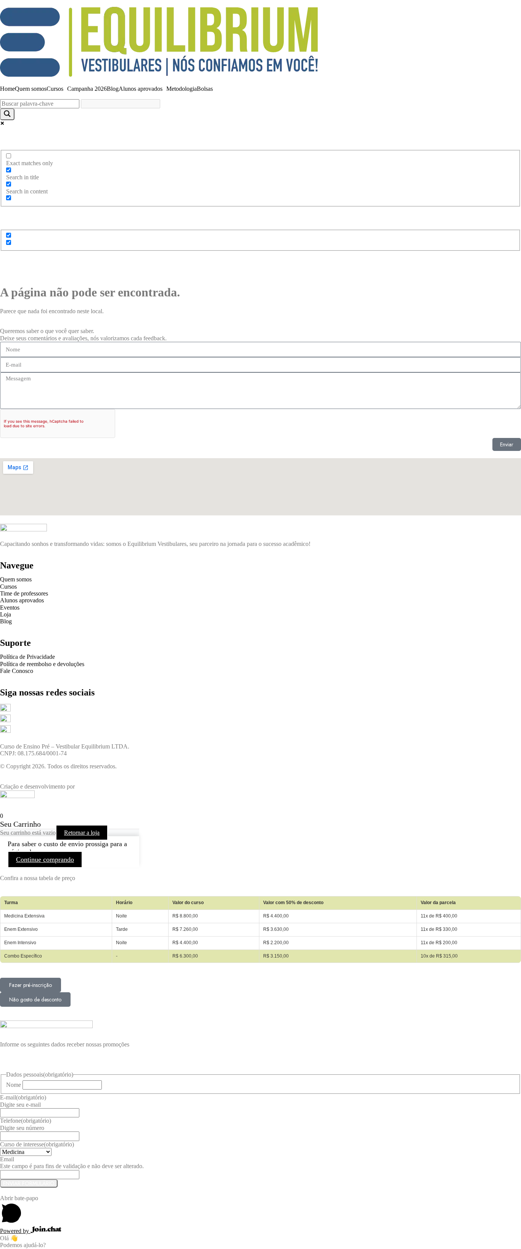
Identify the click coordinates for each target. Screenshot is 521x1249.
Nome (13, 1085)
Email (7, 1159)
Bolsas (205, 89)
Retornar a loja (82, 832)
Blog (113, 89)
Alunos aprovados (140, 89)
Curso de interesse (37, 1144)
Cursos (55, 89)
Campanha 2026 (87, 89)
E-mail (23, 1097)
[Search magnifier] (7, 114)
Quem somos (31, 89)
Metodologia (181, 89)
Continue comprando (45, 859)
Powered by (15, 1231)
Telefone (25, 1120)
